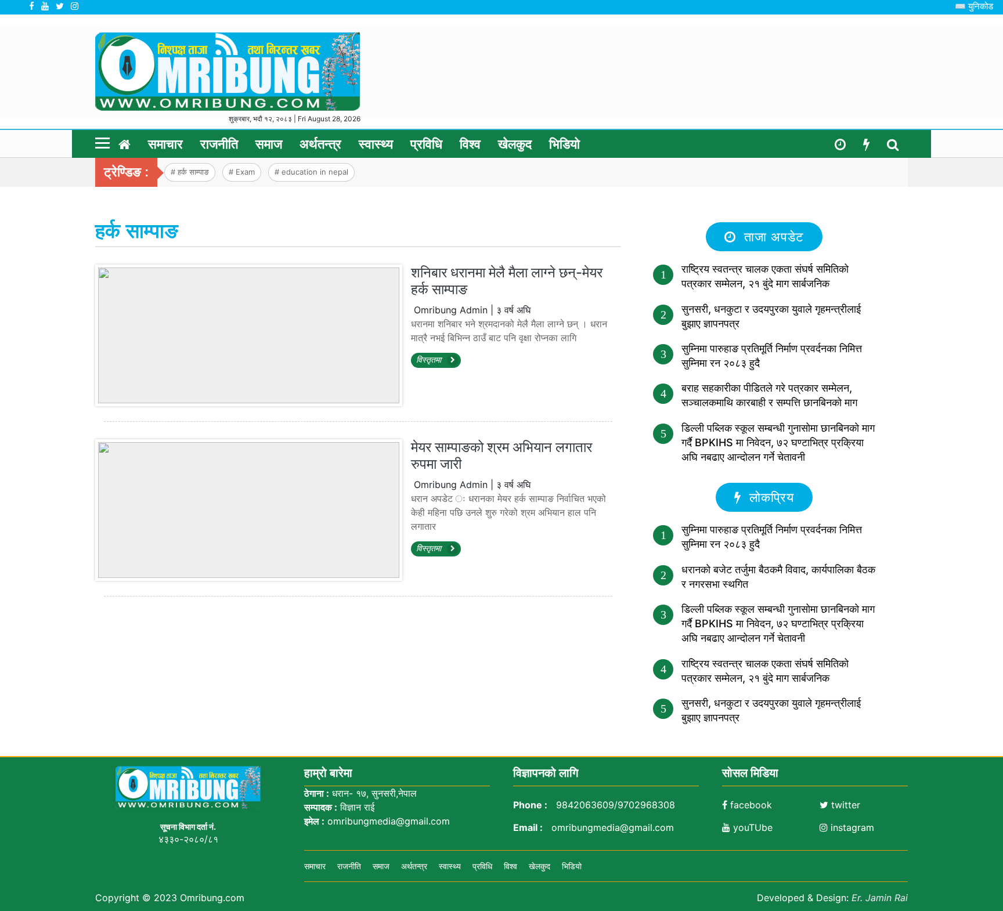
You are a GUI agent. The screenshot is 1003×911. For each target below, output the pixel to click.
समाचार (165, 144)
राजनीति (219, 144)
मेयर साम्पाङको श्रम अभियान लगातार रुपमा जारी (501, 455)
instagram (851, 827)
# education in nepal (311, 171)
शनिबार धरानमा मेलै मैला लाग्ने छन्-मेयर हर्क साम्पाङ (506, 281)
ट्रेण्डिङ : (126, 172)
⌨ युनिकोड (974, 6)
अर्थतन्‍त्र (320, 144)
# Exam (242, 171)
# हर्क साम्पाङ (190, 171)
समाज (268, 144)
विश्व (470, 144)
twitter (844, 805)
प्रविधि (426, 144)
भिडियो (564, 144)
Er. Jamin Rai (880, 897)
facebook (749, 805)
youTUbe (751, 827)
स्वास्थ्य (376, 144)
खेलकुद (515, 144)
